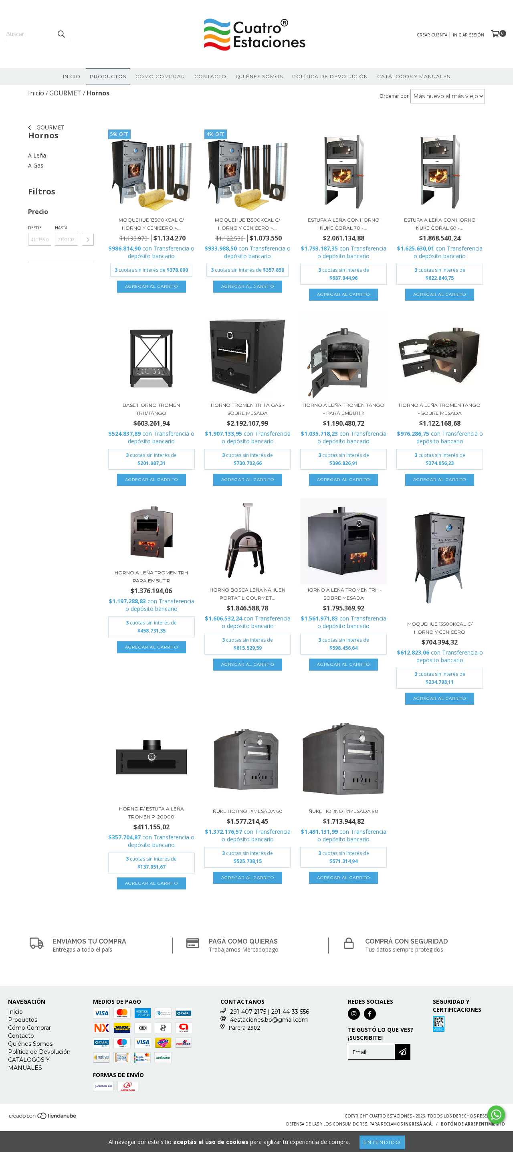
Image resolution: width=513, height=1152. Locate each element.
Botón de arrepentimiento (473, 1124)
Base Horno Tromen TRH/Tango (151, 409)
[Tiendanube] (43, 1118)
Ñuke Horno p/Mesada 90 (343, 811)
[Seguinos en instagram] (354, 1014)
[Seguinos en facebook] (370, 1014)
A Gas (35, 165)
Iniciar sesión (468, 35)
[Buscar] (61, 34)
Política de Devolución (330, 76)
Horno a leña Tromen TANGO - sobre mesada (440, 409)
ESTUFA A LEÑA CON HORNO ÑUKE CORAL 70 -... (344, 224)
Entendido (382, 1142)
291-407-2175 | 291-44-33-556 (269, 1011)
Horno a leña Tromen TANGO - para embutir (343, 409)
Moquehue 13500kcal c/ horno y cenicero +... (151, 224)
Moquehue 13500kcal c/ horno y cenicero (440, 628)
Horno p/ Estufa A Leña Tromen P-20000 (151, 813)
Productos (108, 76)
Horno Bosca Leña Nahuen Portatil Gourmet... (247, 594)
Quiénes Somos (259, 76)
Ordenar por (394, 96)
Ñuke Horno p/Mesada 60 (248, 811)
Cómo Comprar (160, 76)
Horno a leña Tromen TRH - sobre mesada (343, 594)
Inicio (72, 76)
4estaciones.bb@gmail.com (269, 1019)
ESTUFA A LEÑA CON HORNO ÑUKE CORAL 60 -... (440, 224)
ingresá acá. (418, 1124)
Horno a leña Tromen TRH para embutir (151, 577)
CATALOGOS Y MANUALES (413, 76)
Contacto (210, 76)
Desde (35, 227)
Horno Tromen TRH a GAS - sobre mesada (248, 409)
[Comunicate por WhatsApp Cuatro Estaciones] (496, 1115)
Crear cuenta (432, 35)
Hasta (61, 227)
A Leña (37, 155)
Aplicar (88, 240)
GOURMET (50, 127)
